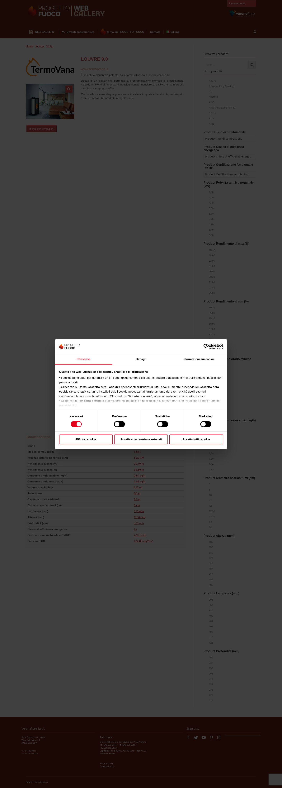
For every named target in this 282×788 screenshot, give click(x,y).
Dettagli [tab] (141, 359)
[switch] (119, 424)
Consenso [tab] (83, 359)
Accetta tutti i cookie (196, 439)
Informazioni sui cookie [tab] (198, 359)
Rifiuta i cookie (86, 439)
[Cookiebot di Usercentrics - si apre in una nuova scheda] (206, 346)
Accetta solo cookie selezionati (141, 439)
